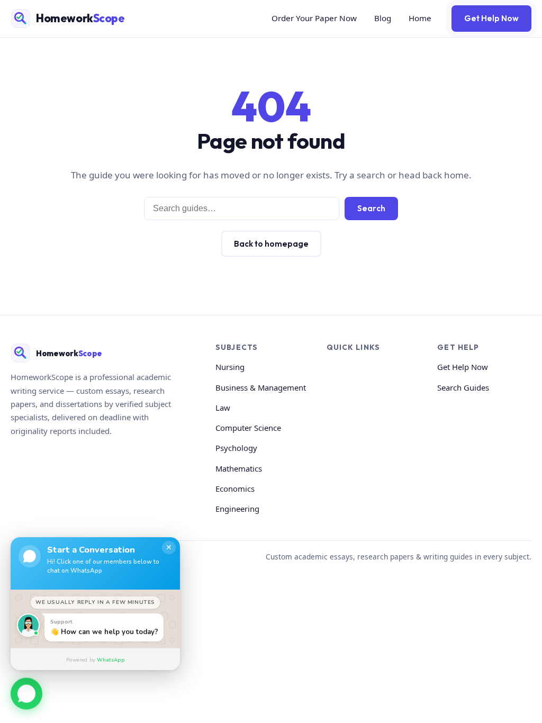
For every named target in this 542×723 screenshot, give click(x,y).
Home (420, 18)
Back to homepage (271, 244)
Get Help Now (491, 18)
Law (222, 407)
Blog (382, 18)
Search (371, 208)
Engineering (237, 508)
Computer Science (248, 427)
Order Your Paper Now (314, 18)
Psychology (236, 447)
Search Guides (463, 387)
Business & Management (260, 387)
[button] (26, 692)
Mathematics (238, 468)
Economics (235, 488)
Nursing (230, 367)
